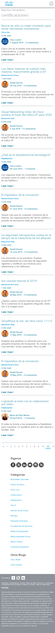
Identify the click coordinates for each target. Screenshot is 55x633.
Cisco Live (15, 490)
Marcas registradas (43, 584)
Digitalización (16, 500)
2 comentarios (32, 43)
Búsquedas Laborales (20, 479)
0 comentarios (30, 86)
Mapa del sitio (31, 583)
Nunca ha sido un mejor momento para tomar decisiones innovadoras (26, 27)
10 (43, 447)
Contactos (4, 583)
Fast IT (13, 505)
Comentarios (14, 583)
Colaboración (16, 495)
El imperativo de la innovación (20, 195)
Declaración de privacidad (11, 584)
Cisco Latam (15, 40)
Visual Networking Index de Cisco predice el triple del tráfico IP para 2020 (26, 113)
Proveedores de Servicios (21, 526)
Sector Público (17, 542)
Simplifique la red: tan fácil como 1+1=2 (26, 321)
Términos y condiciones (45, 583)
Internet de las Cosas (19, 511)
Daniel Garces (16, 83)
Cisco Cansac (16, 565)
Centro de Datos (17, 485)
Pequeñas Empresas (19, 521)
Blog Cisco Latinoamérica (12, 10)
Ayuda (22, 583)
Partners (14, 516)
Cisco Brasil (16, 560)
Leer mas (6, 60)
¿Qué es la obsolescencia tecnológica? (25, 155)
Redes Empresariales (19, 531)
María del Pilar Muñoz (19, 415)
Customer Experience (19, 547)
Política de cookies (28, 584)
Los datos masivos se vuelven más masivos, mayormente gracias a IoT (23, 70)
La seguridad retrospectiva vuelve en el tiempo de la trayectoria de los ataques (26, 237)
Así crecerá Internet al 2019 (19, 281)
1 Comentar (30, 169)
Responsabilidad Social (20, 537)
